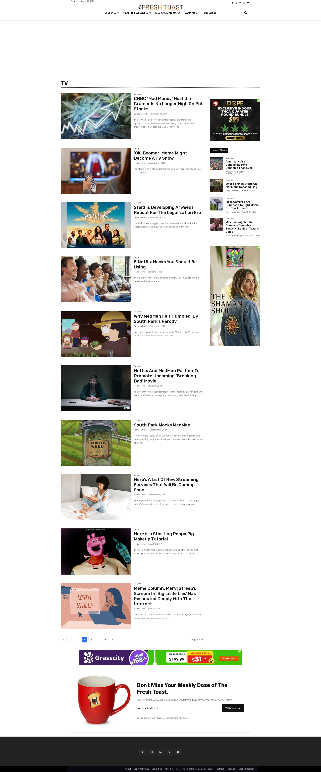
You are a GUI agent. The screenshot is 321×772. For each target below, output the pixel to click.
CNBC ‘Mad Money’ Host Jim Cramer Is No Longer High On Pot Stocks (168, 104)
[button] (246, 13)
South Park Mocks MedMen (162, 425)
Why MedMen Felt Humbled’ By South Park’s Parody (166, 319)
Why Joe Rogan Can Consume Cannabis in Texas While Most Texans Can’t (242, 226)
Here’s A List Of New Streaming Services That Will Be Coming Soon (166, 484)
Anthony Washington (235, 172)
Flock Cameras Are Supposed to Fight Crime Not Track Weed (242, 205)
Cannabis (138, 94)
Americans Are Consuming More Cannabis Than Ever (239, 165)
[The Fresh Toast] (160, 7)
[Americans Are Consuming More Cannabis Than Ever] (216, 163)
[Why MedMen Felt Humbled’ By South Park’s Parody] (96, 334)
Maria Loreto (139, 163)
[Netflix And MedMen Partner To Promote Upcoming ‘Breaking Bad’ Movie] (96, 388)
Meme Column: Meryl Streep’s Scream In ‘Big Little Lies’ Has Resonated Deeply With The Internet (165, 596)
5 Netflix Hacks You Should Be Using (165, 264)
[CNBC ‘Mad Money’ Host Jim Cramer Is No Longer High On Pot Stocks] (96, 116)
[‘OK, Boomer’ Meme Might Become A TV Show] (96, 171)
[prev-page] (64, 639)
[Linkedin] (160, 752)
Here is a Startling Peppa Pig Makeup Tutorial (164, 536)
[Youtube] (178, 752)
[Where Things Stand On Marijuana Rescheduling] (216, 185)
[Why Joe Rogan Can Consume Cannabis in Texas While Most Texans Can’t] (216, 224)
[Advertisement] (160, 45)
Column (137, 584)
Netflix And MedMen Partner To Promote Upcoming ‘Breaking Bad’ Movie (166, 376)
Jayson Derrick (140, 114)
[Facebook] (142, 752)
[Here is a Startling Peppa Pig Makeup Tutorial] (96, 551)
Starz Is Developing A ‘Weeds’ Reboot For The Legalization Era (167, 210)
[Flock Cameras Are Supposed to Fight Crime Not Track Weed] (216, 203)
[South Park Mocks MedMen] (96, 443)
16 (105, 639)
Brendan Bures (140, 217)
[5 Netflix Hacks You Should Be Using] (96, 279)
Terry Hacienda (232, 191)
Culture (137, 149)
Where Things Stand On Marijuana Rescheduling (241, 185)
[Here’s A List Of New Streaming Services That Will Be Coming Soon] (96, 497)
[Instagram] (151, 752)
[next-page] (112, 639)
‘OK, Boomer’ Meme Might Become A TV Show (160, 155)
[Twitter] (169, 752)
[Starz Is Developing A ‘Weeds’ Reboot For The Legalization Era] (96, 225)
